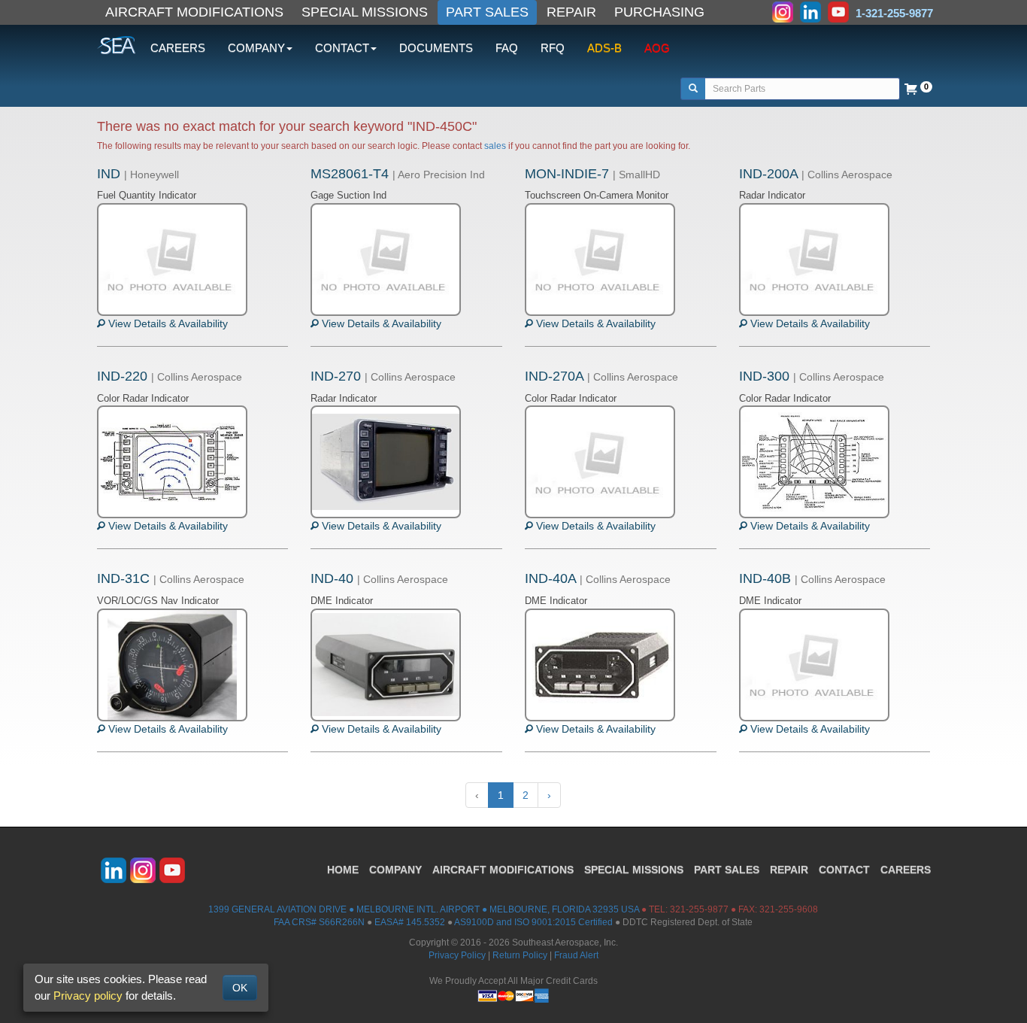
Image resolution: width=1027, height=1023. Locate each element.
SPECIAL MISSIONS (364, 12)
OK (239, 988)
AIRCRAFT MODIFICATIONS (194, 12)
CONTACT (844, 870)
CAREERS (177, 47)
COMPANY (395, 870)
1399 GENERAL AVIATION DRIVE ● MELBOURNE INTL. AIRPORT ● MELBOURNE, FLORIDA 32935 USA (423, 909)
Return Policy (519, 955)
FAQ (506, 47)
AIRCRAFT (503, 870)
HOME (343, 870)
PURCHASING (659, 12)
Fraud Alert (576, 955)
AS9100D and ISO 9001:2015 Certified (533, 922)
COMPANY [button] (256, 47)
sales (495, 146)
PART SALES (487, 12)
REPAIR (571, 12)
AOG (657, 47)
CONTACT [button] (342, 47)
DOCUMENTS (436, 47)
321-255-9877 (699, 909)
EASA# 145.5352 (409, 922)
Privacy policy (88, 995)
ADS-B (604, 47)
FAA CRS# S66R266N (319, 922)
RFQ (553, 47)
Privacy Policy (457, 955)
